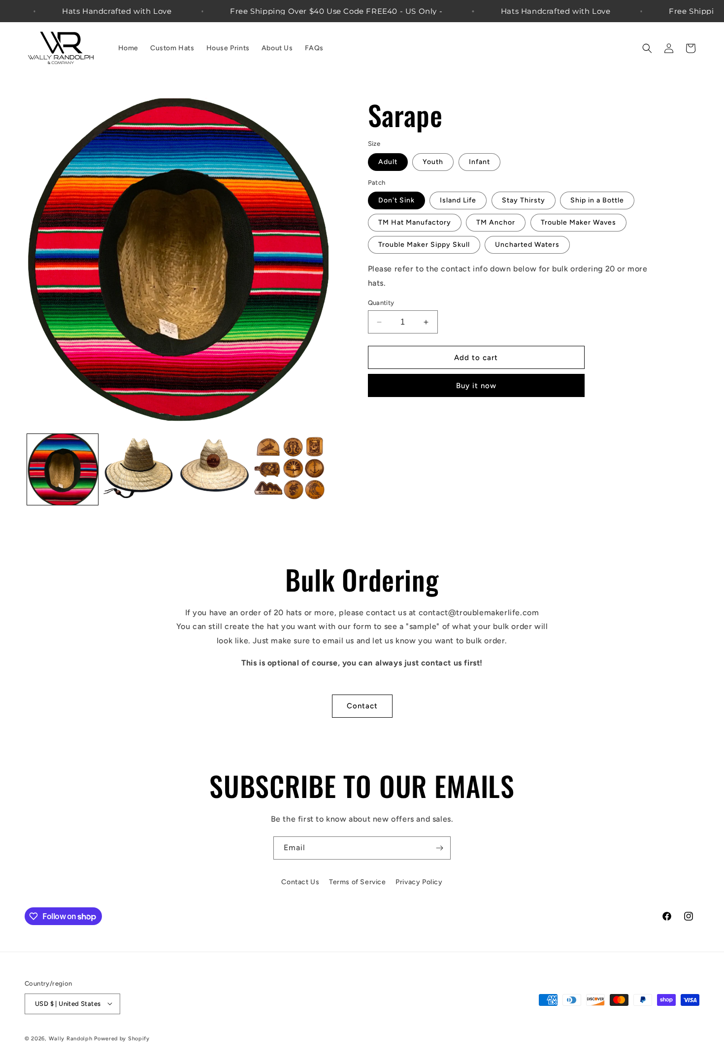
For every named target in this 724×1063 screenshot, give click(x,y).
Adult (387, 162)
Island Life (458, 200)
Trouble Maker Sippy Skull (424, 244)
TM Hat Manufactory (414, 222)
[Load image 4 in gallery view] (289, 469)
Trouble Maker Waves (578, 222)
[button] (647, 48)
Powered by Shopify (122, 1038)
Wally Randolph (71, 1038)
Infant (479, 162)
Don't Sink (396, 200)
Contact (362, 705)
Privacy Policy (418, 882)
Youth (433, 162)
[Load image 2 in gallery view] (138, 469)
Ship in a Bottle (597, 200)
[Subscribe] (439, 848)
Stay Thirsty (523, 200)
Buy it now (476, 385)
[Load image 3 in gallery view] (213, 469)
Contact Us (300, 882)
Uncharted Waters (527, 244)
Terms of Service (357, 882)
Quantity (381, 302)
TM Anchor (495, 222)
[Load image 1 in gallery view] (62, 469)
